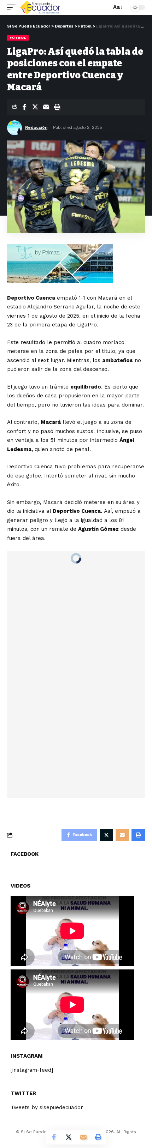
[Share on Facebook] (24, 107)
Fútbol (18, 38)
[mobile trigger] (13, 7)
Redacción (36, 127)
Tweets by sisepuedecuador (47, 1107)
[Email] (46, 107)
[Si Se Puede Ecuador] (40, 7)
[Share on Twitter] (35, 107)
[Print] (57, 107)
